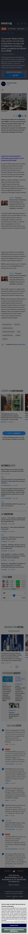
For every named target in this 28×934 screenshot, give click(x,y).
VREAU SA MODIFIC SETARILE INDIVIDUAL (14, 930)
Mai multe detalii (11, 920)
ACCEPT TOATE (14, 925)
